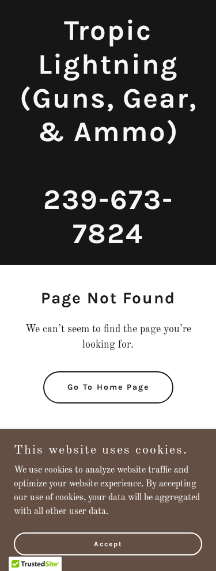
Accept (108, 543)
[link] (108, 240)
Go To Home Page (108, 387)
